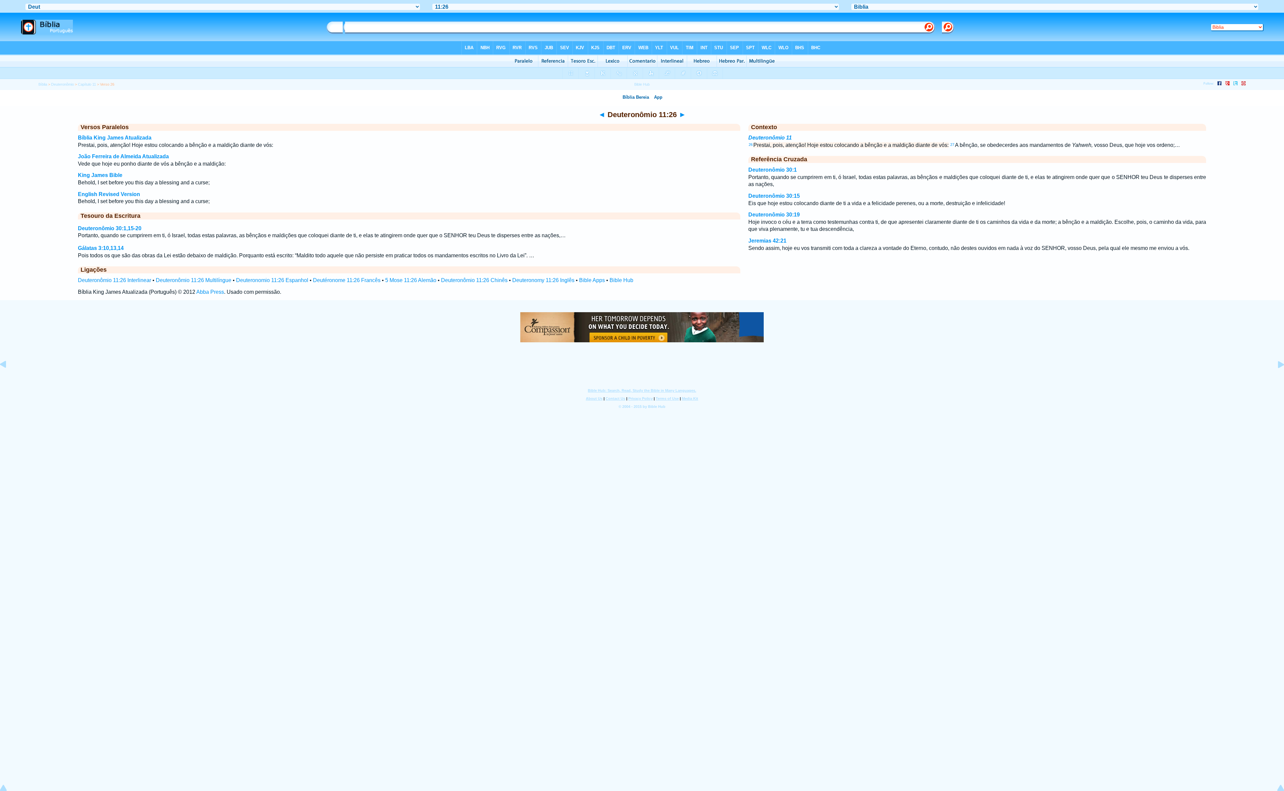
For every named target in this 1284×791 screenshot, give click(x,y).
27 (952, 145)
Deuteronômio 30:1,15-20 (109, 228)
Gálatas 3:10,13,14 (101, 248)
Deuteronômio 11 (770, 138)
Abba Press (210, 292)
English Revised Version (109, 194)
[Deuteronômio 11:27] (1275, 379)
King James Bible (100, 175)
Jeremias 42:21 (767, 241)
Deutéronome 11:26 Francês (347, 280)
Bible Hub (621, 280)
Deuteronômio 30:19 (774, 214)
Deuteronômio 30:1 (772, 170)
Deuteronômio (62, 84)
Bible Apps (592, 280)
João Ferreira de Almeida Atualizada (123, 156)
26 (751, 145)
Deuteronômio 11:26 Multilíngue (193, 280)
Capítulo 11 (87, 84)
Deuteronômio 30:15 (774, 196)
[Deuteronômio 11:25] (8, 379)
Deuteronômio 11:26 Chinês (474, 280)
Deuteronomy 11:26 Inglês (543, 280)
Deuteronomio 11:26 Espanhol (272, 280)
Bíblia (42, 84)
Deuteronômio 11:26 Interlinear (114, 280)
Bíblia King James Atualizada (114, 138)
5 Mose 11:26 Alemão (410, 280)
